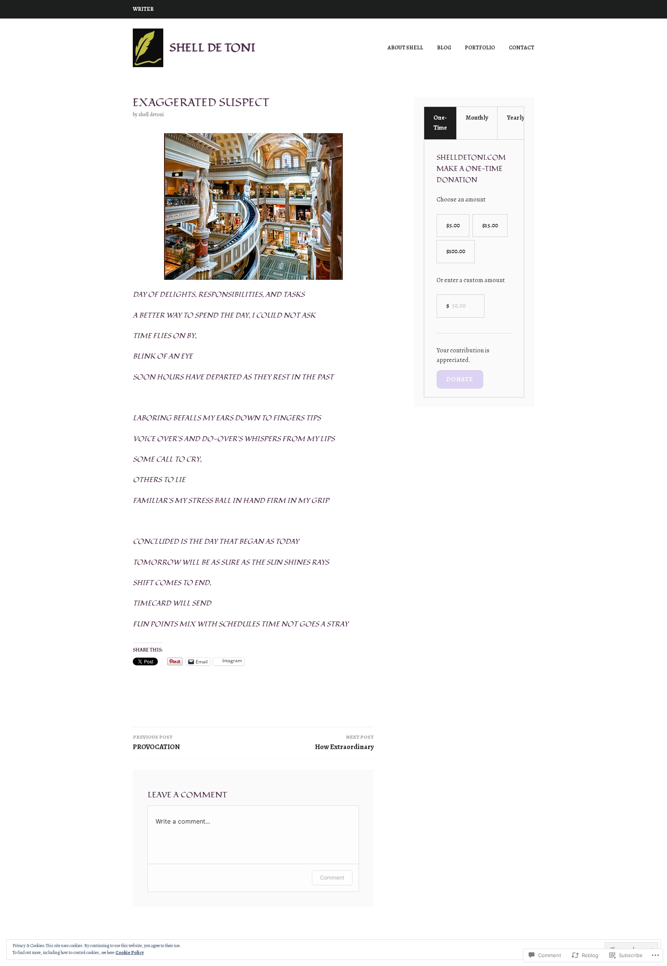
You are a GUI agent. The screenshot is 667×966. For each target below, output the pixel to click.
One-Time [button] (440, 122)
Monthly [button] (477, 117)
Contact (521, 47)
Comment (332, 877)
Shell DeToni (151, 114)
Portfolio (480, 47)
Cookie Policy (129, 952)
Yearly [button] (515, 117)
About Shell (405, 47)
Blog (444, 47)
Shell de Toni (212, 48)
